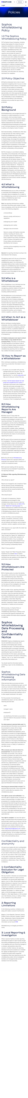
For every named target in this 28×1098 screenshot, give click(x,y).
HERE (16, 922)
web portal (20, 375)
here (16, 553)
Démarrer (20, 1)
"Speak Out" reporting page (12, 505)
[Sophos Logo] (6, 1)
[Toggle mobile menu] (26, 2)
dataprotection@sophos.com (12, 828)
